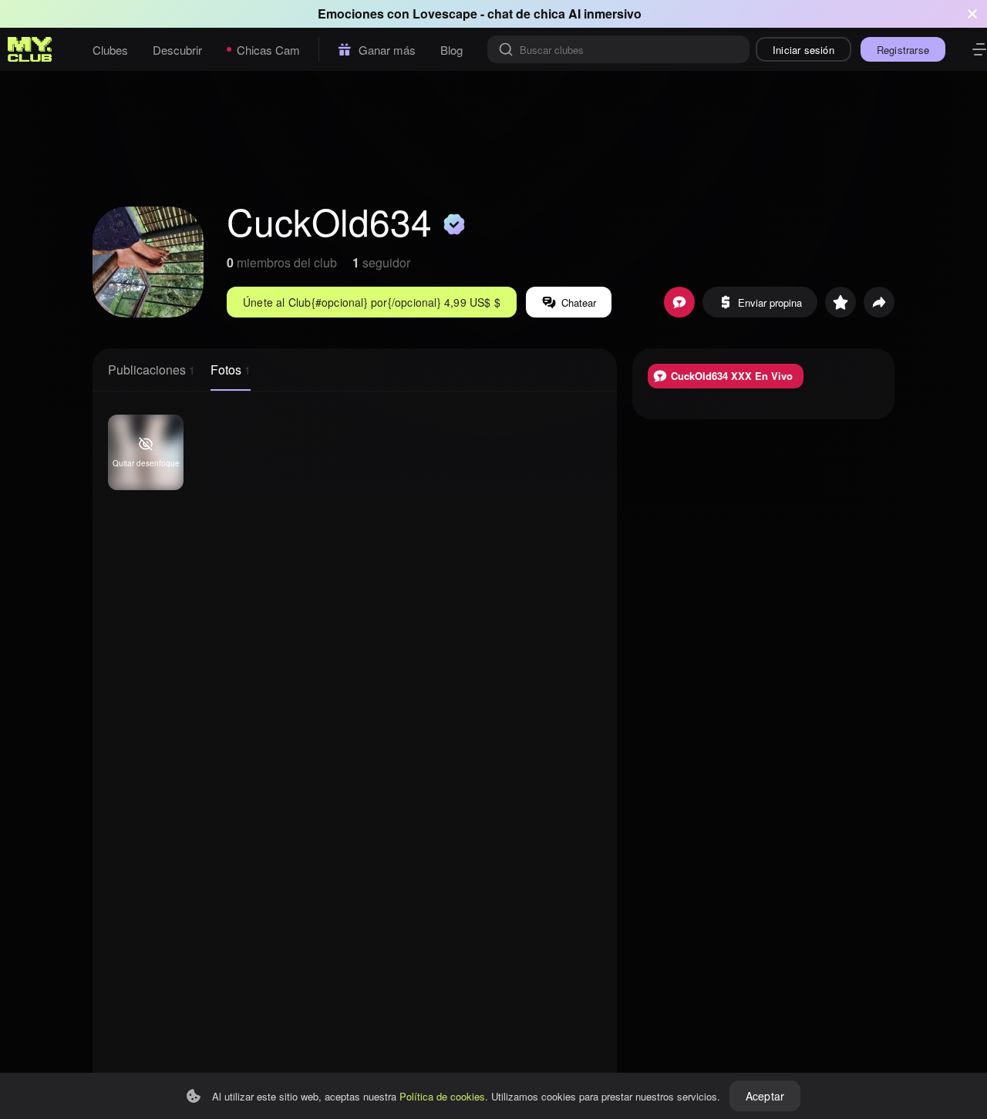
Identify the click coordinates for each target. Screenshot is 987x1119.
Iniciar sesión (803, 49)
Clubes (110, 50)
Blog (451, 50)
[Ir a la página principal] (30, 49)
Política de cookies (442, 1096)
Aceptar (765, 1096)
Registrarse (903, 49)
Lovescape (445, 13)
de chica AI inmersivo (579, 13)
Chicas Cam (268, 50)
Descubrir (177, 50)
